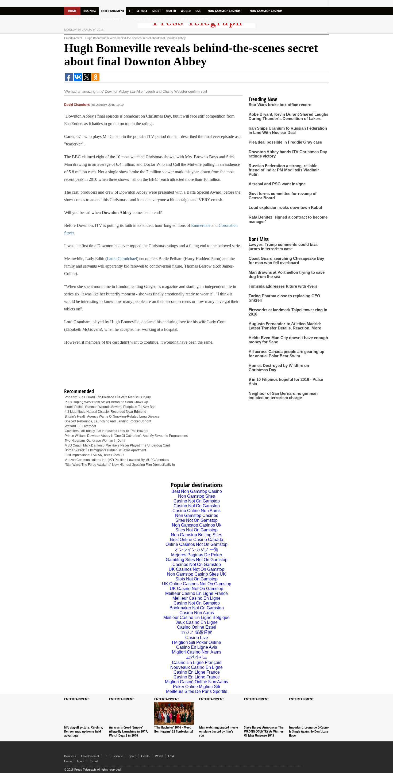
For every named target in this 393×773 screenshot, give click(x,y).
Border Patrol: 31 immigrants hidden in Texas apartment (105, 450)
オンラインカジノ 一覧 (196, 549)
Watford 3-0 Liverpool (80, 426)
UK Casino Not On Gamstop (196, 588)
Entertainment (112, 10)
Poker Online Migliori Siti (196, 686)
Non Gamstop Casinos (224, 10)
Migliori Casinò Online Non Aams (196, 682)
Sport (156, 10)
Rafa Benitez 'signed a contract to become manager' (288, 219)
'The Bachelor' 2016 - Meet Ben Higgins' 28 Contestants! (173, 729)
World (186, 10)
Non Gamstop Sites (196, 496)
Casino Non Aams (196, 612)
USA (198, 10)
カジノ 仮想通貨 (196, 632)
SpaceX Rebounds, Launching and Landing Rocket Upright (108, 421)
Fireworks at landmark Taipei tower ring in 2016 (288, 312)
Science (142, 10)
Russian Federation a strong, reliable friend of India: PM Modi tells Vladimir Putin (284, 170)
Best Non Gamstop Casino (196, 491)
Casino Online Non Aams (196, 510)
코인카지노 (196, 657)
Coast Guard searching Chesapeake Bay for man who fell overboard (286, 260)
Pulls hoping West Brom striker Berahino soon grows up (106, 402)
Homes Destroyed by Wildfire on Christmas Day (279, 367)
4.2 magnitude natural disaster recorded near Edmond (105, 412)
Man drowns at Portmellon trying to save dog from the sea (287, 274)
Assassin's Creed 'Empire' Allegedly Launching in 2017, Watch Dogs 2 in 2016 (128, 731)
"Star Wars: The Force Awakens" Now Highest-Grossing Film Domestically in (120, 465)
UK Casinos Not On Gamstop (196, 569)
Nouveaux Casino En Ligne (196, 667)
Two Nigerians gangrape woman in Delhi (95, 440)
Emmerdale (200, 225)
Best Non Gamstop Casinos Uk (203, 19)
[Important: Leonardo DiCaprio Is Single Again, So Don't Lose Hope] (309, 713)
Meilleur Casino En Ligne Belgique (196, 617)
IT (130, 10)
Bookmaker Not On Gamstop (196, 608)
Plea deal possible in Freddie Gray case (285, 142)
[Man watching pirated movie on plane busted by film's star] (219, 713)
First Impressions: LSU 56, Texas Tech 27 (94, 455)
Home (72, 10)
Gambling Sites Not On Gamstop (197, 559)
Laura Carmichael (122, 258)
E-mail (94, 761)
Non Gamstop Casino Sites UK (196, 574)
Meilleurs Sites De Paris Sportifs (196, 691)
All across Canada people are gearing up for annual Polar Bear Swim (286, 354)
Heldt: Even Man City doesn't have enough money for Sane (288, 340)
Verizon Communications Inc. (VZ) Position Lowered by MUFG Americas (117, 460)
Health (171, 10)
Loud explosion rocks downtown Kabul (285, 207)
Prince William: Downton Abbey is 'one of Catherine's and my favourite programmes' (126, 436)
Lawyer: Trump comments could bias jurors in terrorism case (283, 246)
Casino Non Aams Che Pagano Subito (95, 19)
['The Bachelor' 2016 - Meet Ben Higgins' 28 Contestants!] (174, 713)
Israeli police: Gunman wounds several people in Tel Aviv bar (110, 407)
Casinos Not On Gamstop (196, 564)
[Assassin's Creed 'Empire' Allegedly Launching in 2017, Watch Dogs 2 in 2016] (129, 713)
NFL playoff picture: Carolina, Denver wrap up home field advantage (83, 731)
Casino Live (196, 637)
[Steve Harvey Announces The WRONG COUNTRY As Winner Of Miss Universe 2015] (264, 713)
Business (89, 10)
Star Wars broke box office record (280, 105)
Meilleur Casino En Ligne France (196, 593)
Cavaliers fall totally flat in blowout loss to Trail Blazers (106, 431)
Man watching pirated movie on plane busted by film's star (218, 731)
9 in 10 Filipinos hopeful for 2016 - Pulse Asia (286, 381)
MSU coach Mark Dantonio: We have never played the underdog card (117, 445)
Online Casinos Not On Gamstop (196, 544)
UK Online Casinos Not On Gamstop (196, 583)
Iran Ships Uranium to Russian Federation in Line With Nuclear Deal (288, 130)
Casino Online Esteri (196, 627)
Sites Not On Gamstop (196, 520)
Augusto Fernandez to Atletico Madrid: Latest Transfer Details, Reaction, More (285, 326)
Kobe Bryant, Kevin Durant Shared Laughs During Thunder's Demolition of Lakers (288, 116)
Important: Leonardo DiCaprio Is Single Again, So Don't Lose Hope (309, 731)
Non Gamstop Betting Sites (196, 534)
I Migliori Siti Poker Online (196, 642)
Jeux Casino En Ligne (197, 622)
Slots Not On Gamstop (196, 579)
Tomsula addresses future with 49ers (283, 286)
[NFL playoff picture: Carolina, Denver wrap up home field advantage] (84, 713)
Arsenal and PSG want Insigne (277, 184)
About (80, 761)
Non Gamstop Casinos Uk (196, 525)
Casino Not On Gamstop (197, 501)
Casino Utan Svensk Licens (152, 19)
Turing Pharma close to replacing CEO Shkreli (284, 298)
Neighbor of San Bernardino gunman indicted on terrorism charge (283, 395)
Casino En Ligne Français (196, 662)
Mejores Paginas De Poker (196, 555)
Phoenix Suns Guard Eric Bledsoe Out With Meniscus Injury (108, 397)
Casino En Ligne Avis (196, 647)
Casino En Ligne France (197, 672)
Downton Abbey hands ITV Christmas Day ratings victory (288, 154)
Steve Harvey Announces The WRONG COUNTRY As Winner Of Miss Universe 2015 (263, 731)
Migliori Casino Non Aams (196, 652)
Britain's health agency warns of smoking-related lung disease (112, 416)
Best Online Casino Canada (196, 539)
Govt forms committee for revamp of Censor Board (283, 196)
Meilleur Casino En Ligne (196, 598)
